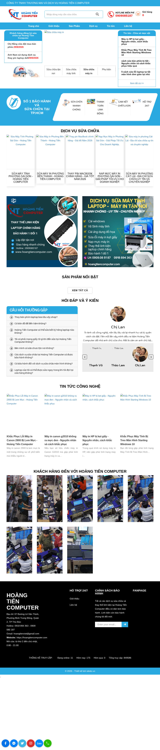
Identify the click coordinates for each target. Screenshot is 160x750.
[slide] (80, 48)
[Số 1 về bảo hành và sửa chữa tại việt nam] (13, 107)
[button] (23, 649)
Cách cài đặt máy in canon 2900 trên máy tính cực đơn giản (136, 74)
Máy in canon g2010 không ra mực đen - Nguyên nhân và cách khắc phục (60, 440)
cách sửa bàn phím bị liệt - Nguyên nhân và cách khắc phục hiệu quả (135, 52)
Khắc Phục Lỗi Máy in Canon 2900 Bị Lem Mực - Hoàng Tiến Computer (22, 440)
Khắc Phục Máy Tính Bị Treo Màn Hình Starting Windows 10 (136, 41)
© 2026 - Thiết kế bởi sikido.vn (80, 671)
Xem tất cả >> (137, 83)
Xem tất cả (80, 290)
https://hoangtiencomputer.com (32, 637)
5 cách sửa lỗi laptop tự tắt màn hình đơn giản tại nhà (135, 62)
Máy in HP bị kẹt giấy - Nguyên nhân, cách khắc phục (97, 440)
